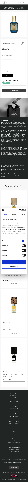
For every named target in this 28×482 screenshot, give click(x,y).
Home (14, 431)
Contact (14, 438)
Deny (14, 271)
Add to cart (15, 90)
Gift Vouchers (14, 435)
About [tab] (23, 214)
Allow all (14, 262)
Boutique (14, 436)
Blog (14, 440)
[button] (26, 2)
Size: (3, 66)
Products (14, 433)
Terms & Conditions (14, 451)
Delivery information (14, 449)
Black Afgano (8, 372)
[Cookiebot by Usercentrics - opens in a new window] (19, 210)
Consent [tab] (5, 214)
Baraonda (6, 322)
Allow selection (14, 266)
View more (14, 283)
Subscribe (14, 467)
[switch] (24, 245)
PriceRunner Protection (14, 442)
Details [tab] (14, 214)
